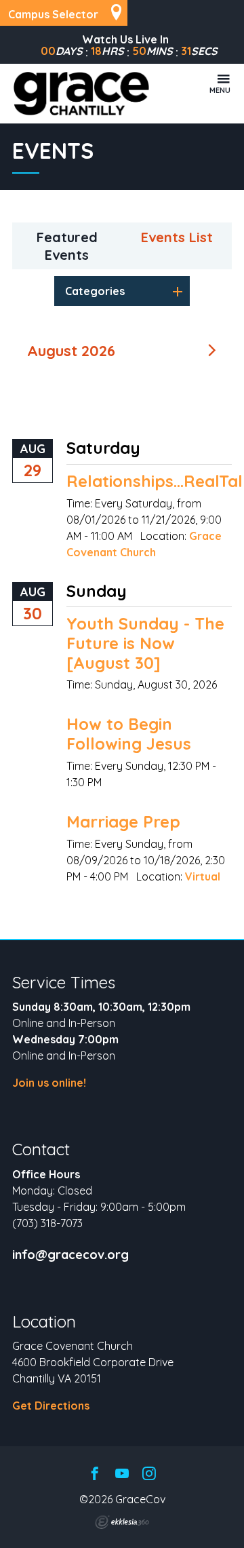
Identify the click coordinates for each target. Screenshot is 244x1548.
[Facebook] (95, 1474)
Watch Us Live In (125, 39)
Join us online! (49, 1082)
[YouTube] (122, 1474)
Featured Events (67, 246)
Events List (177, 237)
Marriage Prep (123, 821)
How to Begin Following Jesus (128, 734)
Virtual (202, 876)
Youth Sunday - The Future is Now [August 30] (145, 643)
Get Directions (50, 1405)
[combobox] (122, 291)
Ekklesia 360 (122, 1522)
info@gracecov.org (70, 1255)
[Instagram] (149, 1474)
